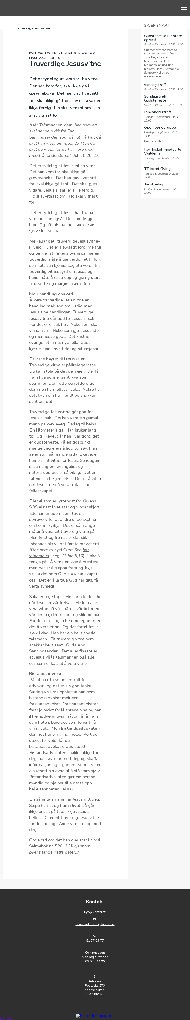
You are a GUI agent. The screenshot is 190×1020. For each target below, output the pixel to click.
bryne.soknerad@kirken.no (95, 924)
